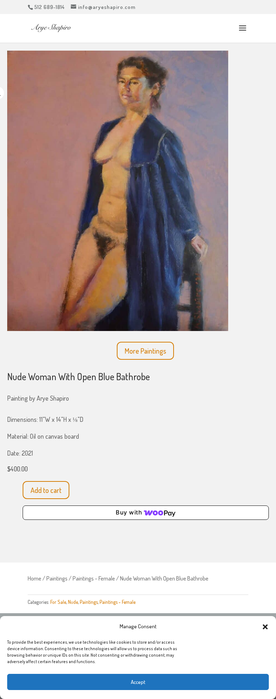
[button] (265, 626)
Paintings (57, 578)
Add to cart (46, 490)
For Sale (58, 602)
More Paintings (145, 350)
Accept (138, 682)
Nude (73, 602)
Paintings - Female (94, 578)
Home (34, 578)
